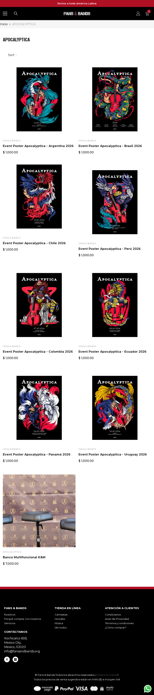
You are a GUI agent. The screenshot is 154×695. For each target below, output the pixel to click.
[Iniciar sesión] (138, 13)
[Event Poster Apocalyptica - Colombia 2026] (39, 305)
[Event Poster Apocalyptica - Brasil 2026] (115, 99)
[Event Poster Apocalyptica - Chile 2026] (39, 196)
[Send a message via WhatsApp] (147, 688)
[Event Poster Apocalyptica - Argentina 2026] (39, 99)
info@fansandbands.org (22, 651)
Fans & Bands (11, 140)
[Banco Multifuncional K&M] (39, 510)
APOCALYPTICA (24, 24)
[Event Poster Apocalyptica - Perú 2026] (115, 202)
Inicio (4, 24)
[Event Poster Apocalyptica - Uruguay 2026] (115, 408)
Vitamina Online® (108, 674)
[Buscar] (16, 13)
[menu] (5, 13)
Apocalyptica (12, 551)
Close (150, 587)
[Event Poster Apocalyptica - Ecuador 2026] (115, 305)
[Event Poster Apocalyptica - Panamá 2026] (39, 408)
